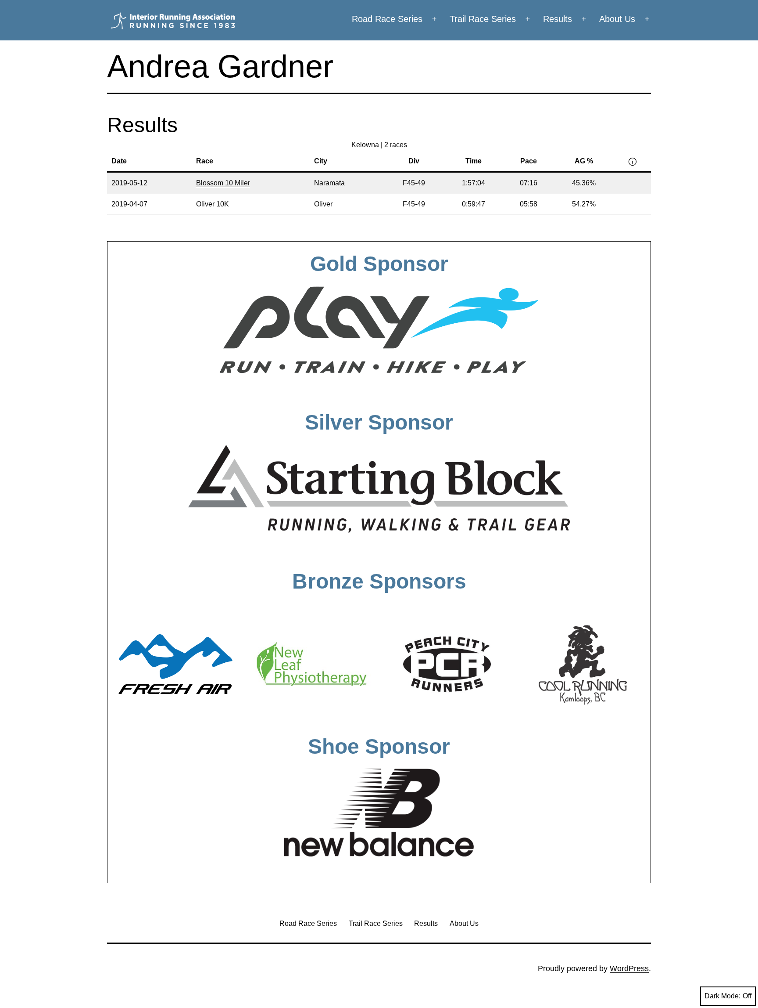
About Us (617, 19)
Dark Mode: (722, 996)
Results (557, 19)
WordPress (629, 968)
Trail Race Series (483, 19)
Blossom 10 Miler (223, 183)
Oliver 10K (212, 204)
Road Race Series (387, 19)
